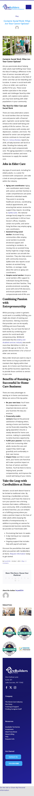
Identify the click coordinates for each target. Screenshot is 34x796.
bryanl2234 (7, 561)
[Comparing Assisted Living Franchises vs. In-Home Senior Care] (9, 611)
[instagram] (15, 687)
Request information (17, 554)
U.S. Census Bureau (13, 140)
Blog (17, 16)
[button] (4, 611)
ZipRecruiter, (13, 213)
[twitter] (11, 687)
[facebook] (6, 687)
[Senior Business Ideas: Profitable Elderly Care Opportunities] (25, 611)
